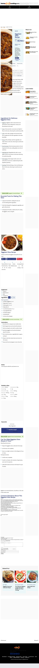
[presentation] (2, 582)
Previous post (3, 640)
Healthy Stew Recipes (4, 65)
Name (2, 551)
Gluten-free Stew (19, 63)
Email (2, 552)
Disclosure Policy (19, 656)
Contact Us (22, 657)
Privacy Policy (25, 656)
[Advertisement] (19, 16)
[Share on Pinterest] (22, 41)
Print (17, 57)
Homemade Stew (13, 65)
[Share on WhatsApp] (23, 41)
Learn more (19, 75)
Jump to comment (12, 258)
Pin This (20, 258)
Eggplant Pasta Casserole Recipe (14, 436)
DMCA (11, 657)
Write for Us (27, 657)
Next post (36, 640)
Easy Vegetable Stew (4, 63)
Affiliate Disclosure (16, 657)
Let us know (10, 431)
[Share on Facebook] (18, 41)
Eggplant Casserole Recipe (14, 193)
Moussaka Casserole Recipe (14, 319)
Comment (2, 542)
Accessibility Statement (11, 656)
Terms (36, 656)
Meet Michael (4, 656)
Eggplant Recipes (12, 63)
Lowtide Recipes (31, 656)
